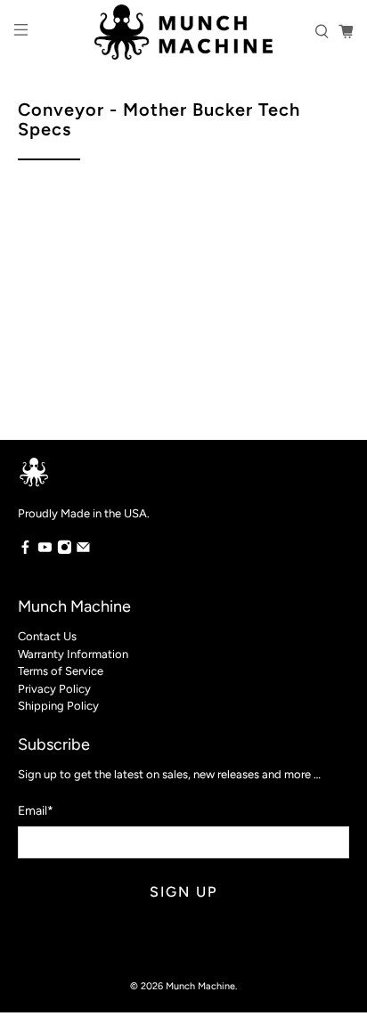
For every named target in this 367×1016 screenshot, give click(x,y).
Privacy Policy (54, 688)
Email (35, 810)
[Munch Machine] (183, 32)
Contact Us (47, 636)
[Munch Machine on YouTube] (45, 550)
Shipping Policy (58, 705)
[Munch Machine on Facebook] (25, 550)
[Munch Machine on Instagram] (64, 550)
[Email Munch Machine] (83, 550)
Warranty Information (73, 654)
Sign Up (183, 891)
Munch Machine (200, 986)
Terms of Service (60, 671)
